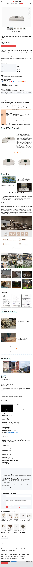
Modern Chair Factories (4, 554)
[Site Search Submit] (21, 3)
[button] (1, 1)
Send (7, 507)
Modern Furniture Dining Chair (5, 556)
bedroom (17, 539)
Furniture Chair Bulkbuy (22, 558)
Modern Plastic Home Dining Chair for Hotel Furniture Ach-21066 (16, 531)
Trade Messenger (13, 561)
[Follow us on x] (27, 561)
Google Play (8, 561)
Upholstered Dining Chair (24, 548)
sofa (24, 539)
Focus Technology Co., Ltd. (11, 564)
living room (10, 539)
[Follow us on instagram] (28, 561)
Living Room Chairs (12, 548)
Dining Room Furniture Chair (14, 556)
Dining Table (17, 548)
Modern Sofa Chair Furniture (5, 558)
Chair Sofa (28, 554)
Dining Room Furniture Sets (4, 548)
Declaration (25, 564)
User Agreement (21, 564)
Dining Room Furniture (15, 432)
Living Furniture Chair (22, 556)
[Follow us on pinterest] (31, 561)
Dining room (2, 539)
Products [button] (8, 3)
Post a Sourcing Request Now (23, 507)
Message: (4, 500)
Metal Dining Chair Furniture (13, 558)
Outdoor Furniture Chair (22, 554)
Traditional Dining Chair (4, 550)
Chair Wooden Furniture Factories (13, 554)
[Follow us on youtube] (29, 561)
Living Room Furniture (9, 432)
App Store (3, 561)
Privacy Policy (28, 564)
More (1, 559)
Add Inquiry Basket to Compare (16, 31)
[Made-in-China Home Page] (16, 1)
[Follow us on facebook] (26, 561)
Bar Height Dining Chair (12, 550)
